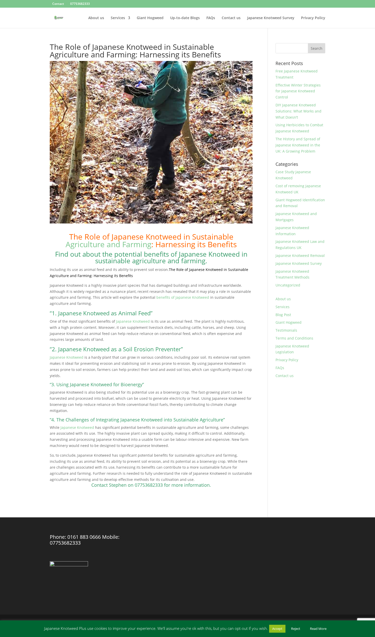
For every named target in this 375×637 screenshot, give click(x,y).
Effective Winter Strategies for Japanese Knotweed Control (298, 91)
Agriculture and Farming (108, 244)
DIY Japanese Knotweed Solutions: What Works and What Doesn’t (298, 111)
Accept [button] (277, 628)
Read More (318, 628)
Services (118, 18)
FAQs (210, 18)
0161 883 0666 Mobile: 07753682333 (84, 539)
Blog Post (283, 314)
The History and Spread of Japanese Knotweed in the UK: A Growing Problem (298, 145)
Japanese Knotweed (133, 321)
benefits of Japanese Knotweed (182, 297)
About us (96, 18)
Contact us (231, 18)
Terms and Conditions (294, 338)
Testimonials (286, 330)
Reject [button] (295, 628)
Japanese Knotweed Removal (300, 255)
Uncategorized (288, 285)
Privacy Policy (313, 18)
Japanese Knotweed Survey (270, 18)
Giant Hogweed (150, 18)
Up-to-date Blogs (185, 18)
